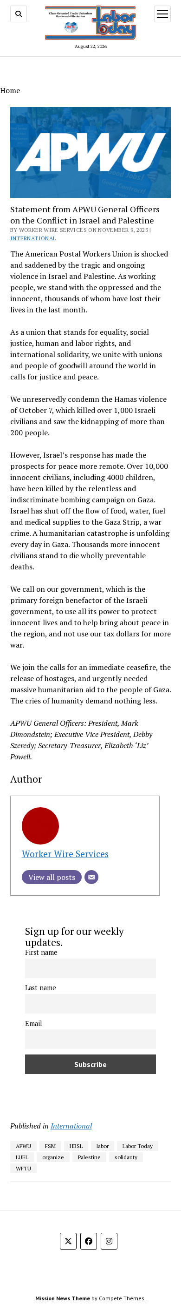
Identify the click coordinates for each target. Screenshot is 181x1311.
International (33, 238)
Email (33, 1023)
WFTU (23, 1168)
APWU (23, 1145)
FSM (50, 1145)
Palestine (89, 1157)
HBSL (76, 1145)
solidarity (126, 1157)
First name (41, 952)
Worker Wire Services (65, 853)
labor (103, 1145)
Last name (40, 987)
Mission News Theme (62, 1298)
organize (53, 1157)
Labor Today (138, 1145)
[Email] (91, 877)
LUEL (22, 1157)
